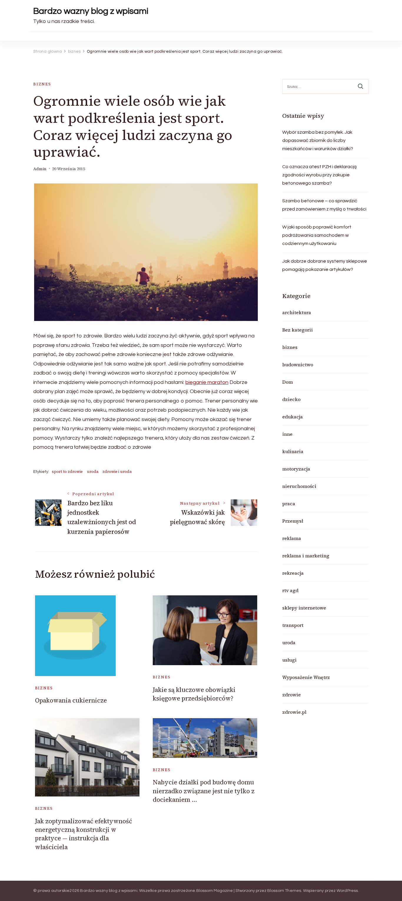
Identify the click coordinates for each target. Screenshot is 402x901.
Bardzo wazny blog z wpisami (90, 11)
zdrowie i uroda (117, 471)
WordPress (347, 891)
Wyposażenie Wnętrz (306, 677)
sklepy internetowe (304, 607)
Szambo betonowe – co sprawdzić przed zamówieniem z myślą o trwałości (324, 204)
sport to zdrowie (67, 471)
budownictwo (297, 364)
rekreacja (293, 573)
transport (292, 625)
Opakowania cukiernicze (71, 700)
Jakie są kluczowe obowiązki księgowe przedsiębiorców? (194, 694)
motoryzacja (296, 469)
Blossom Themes (284, 891)
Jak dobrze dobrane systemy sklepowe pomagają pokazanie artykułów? (324, 265)
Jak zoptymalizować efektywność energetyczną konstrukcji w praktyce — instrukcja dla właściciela (83, 834)
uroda (92, 471)
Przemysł (292, 521)
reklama (291, 538)
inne (287, 434)
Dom (287, 382)
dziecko (291, 399)
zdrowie (291, 694)
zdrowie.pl (294, 712)
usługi (289, 660)
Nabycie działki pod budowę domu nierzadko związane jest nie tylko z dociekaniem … (204, 791)
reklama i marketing (305, 555)
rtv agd (290, 590)
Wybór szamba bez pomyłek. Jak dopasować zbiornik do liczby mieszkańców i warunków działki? (317, 140)
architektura (296, 312)
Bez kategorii (297, 330)
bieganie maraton (206, 382)
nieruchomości (299, 486)
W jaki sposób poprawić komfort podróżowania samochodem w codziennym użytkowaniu (316, 235)
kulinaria (292, 451)
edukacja (292, 416)
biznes (42, 84)
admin (39, 169)
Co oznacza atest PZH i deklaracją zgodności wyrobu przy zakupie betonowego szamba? (319, 175)
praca (288, 503)
